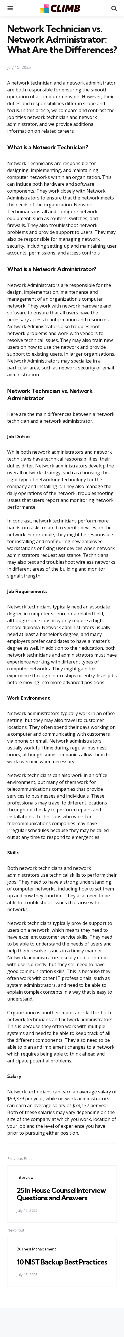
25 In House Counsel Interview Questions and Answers (61, 1194)
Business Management (36, 1249)
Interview (25, 1177)
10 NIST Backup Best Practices (62, 1262)
